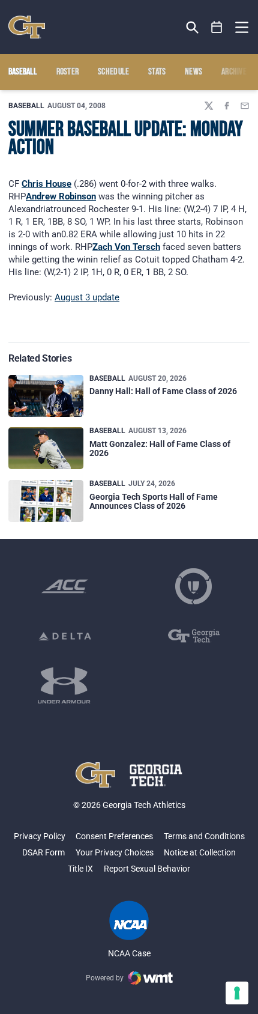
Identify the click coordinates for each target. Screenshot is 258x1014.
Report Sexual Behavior (147, 868)
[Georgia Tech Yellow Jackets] (26, 27)
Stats (157, 72)
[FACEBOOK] (227, 106)
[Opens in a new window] (65, 586)
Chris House (46, 183)
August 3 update (87, 297)
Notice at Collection (200, 852)
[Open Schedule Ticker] (216, 27)
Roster (67, 72)
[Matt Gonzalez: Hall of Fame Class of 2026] (45, 448)
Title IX (80, 868)
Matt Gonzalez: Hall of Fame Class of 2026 (159, 448)
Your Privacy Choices (115, 852)
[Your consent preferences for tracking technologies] (237, 993)
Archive (234, 72)
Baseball (26, 106)
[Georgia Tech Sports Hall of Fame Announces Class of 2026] (45, 501)
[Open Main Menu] (241, 27)
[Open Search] (192, 27)
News (193, 72)
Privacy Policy (39, 836)
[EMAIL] (245, 106)
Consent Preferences (114, 836)
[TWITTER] (209, 106)
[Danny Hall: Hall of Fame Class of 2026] (45, 396)
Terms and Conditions (204, 836)
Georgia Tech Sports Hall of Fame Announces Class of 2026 (153, 501)
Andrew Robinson (61, 196)
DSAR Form (43, 852)
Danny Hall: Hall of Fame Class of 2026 (163, 391)
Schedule (114, 72)
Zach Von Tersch (126, 246)
